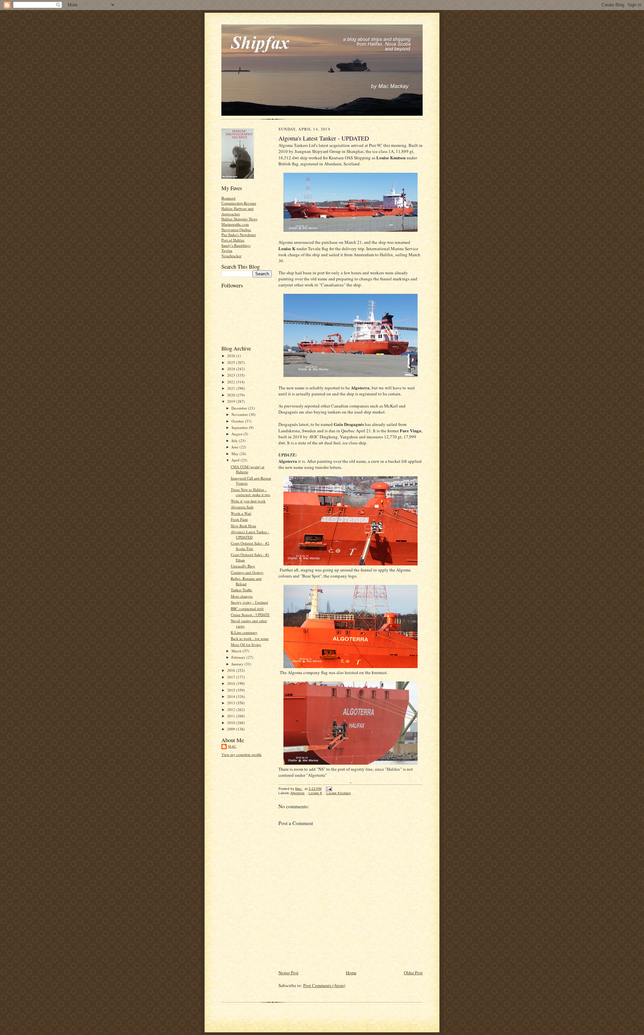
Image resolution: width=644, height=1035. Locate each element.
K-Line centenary (244, 632)
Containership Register (238, 203)
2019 (231, 401)
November (240, 414)
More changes (242, 596)
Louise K (315, 793)
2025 (231, 362)
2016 (231, 683)
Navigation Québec (236, 229)
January (238, 663)
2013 (231, 702)
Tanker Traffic (241, 589)
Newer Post (288, 973)
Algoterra (297, 793)
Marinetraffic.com (235, 224)
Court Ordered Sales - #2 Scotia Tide (250, 546)
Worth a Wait (241, 513)
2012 (231, 709)
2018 (231, 670)
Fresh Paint (239, 519)
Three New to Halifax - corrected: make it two (250, 492)
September (240, 427)
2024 (231, 368)
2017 (231, 676)
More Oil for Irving (246, 644)
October (238, 421)
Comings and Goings (247, 572)
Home (351, 973)
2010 (231, 722)
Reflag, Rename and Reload (246, 581)
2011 (231, 715)
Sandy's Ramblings (236, 245)
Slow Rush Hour (243, 525)
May (235, 453)
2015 (231, 690)
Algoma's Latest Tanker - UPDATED (250, 534)
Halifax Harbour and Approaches (237, 211)
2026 (231, 355)
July (235, 440)
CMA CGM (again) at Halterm (247, 469)
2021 (231, 388)
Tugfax (226, 250)
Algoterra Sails (242, 506)
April (235, 459)
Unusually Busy (243, 565)
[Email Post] (328, 789)
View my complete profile (241, 754)
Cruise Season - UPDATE (250, 614)
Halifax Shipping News (239, 218)
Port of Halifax (233, 239)
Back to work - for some (250, 638)
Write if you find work (248, 500)
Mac (232, 746)
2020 (231, 394)
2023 (231, 375)
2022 (231, 381)
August (237, 433)
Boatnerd (228, 198)
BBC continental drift (247, 608)
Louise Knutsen (338, 793)
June (235, 446)
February (239, 657)
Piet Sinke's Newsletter (238, 234)
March (237, 650)
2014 (231, 696)
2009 (231, 728)
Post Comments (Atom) (324, 985)
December (239, 408)
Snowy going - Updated (249, 602)
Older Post (413, 973)
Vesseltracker (231, 255)
